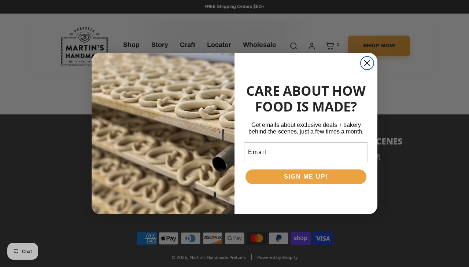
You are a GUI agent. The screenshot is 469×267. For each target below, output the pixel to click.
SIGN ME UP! (306, 176)
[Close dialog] (367, 63)
